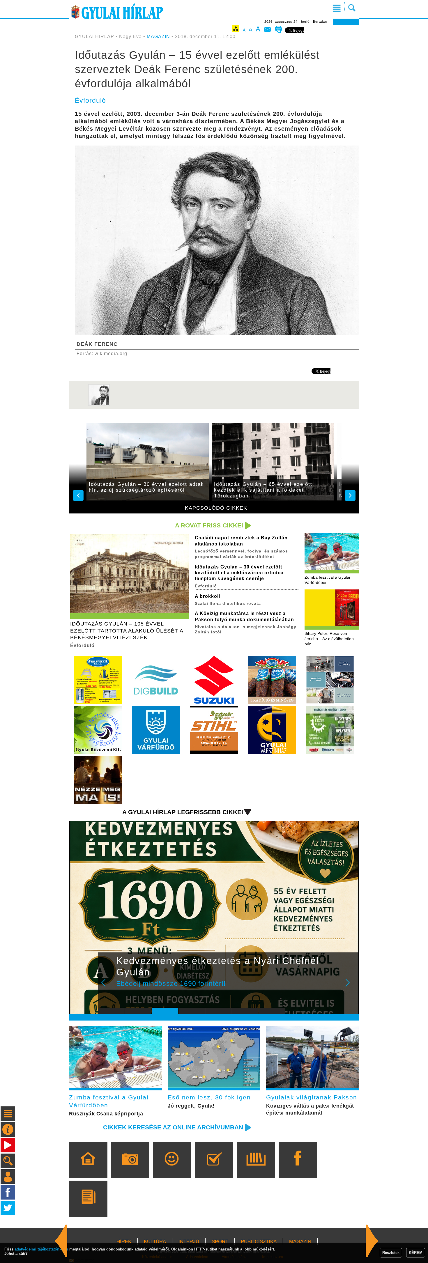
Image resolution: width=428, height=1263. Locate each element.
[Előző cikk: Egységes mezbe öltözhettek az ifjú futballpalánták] (372, 1241)
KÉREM (415, 1252)
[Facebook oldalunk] (298, 1168)
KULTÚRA (155, 1241)
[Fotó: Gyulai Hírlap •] (99, 404)
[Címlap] (88, 1168)
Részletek (390, 1252)
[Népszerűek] (172, 1168)
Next (351, 987)
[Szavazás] (214, 1168)
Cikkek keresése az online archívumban (173, 1127)
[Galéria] (130, 1168)
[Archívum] (256, 1168)
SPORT (220, 1241)
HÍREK (123, 1241)
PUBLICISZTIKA (259, 1241)
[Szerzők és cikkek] (88, 1207)
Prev (107, 987)
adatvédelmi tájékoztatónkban (41, 1249)
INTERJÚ (188, 1241)
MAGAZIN (158, 36)
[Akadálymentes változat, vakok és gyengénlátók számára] (235, 29)
